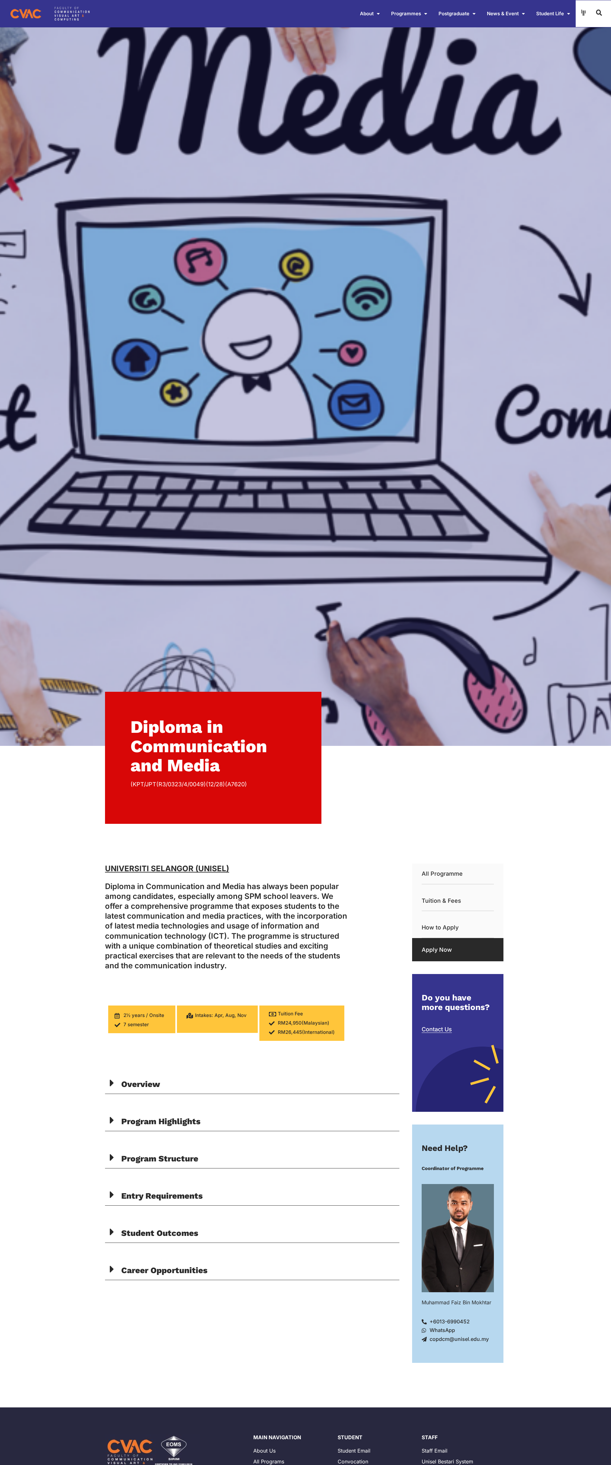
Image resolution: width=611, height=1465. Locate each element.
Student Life (550, 14)
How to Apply (440, 927)
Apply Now (437, 949)
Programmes (406, 14)
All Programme (442, 873)
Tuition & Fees (441, 900)
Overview (140, 1084)
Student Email (354, 1450)
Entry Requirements (162, 1196)
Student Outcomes (159, 1233)
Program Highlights (160, 1121)
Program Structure (159, 1158)
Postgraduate (454, 14)
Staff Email (434, 1450)
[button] (252, 1083)
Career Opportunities (164, 1270)
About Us (264, 1450)
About (367, 14)
